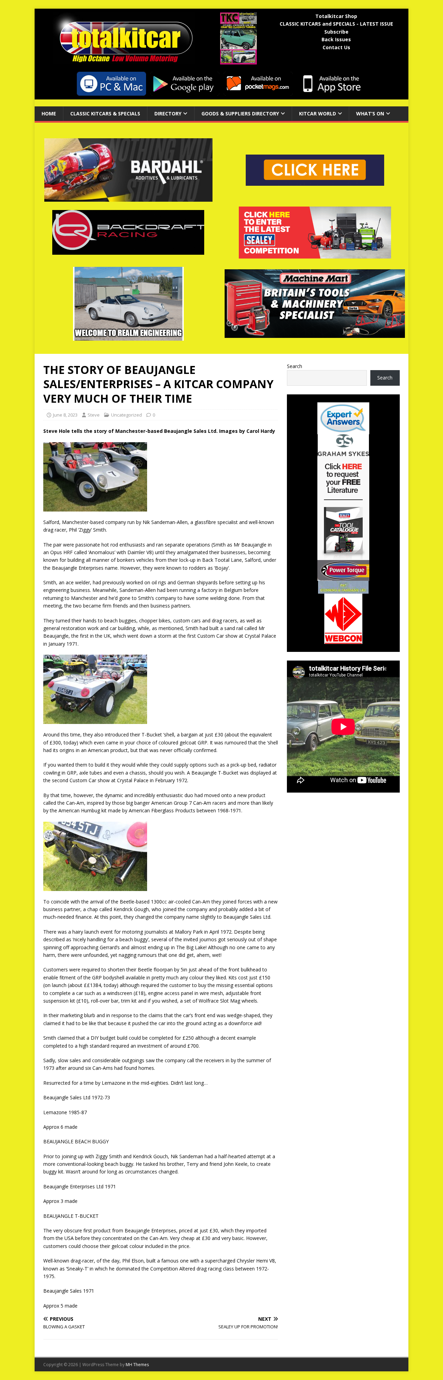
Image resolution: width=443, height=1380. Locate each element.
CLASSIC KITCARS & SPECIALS (105, 113)
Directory (167, 113)
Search (294, 366)
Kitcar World (317, 113)
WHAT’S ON (370, 113)
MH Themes (137, 1365)
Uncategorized (126, 415)
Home (49, 113)
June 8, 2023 (65, 415)
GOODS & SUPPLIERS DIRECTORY (240, 113)
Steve (94, 415)
